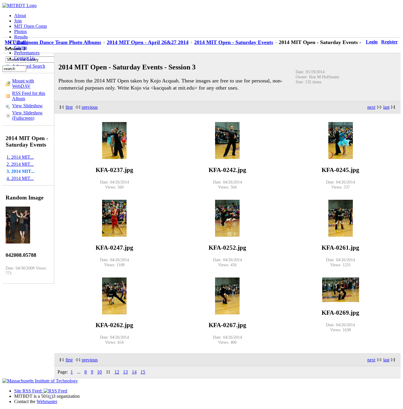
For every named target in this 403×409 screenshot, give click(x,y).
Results (21, 36)
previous (90, 107)
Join (18, 20)
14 (134, 371)
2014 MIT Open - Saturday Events (233, 42)
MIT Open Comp (30, 26)
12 (116, 371)
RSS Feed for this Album (28, 96)
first (69, 107)
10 (99, 371)
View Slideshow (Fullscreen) (27, 115)
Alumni (21, 42)
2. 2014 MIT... (20, 164)
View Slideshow (27, 105)
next (371, 107)
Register (389, 41)
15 (142, 371)
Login (372, 41)
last (386, 107)
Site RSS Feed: (29, 390)
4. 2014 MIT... (20, 178)
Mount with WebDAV (23, 83)
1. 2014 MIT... (20, 157)
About (20, 15)
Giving (20, 47)
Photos (20, 31)
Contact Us (24, 58)
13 (125, 371)
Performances (27, 52)
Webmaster (47, 401)
